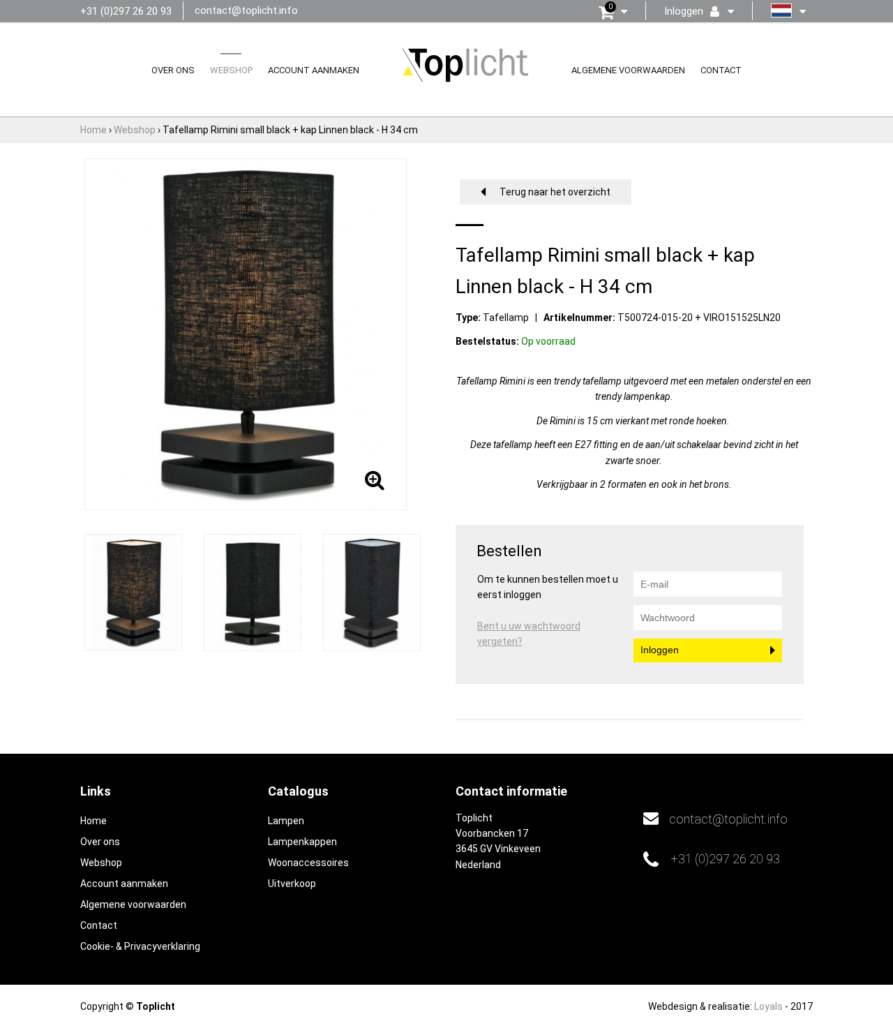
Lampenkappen (302, 841)
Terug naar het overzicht (555, 192)
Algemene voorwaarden (628, 70)
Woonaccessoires (308, 862)
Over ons (173, 70)
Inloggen (659, 649)
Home (93, 820)
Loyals (768, 1006)
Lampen (286, 820)
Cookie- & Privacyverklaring (140, 946)
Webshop (231, 70)
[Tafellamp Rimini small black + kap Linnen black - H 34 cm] (133, 591)
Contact (721, 70)
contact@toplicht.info (246, 10)
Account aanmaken (313, 70)
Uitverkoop (292, 883)
